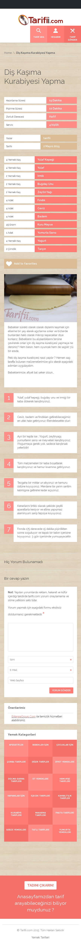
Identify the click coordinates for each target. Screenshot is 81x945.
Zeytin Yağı (44, 192)
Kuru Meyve (45, 224)
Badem (42, 216)
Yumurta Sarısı (46, 232)
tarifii (46, 138)
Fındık (41, 200)
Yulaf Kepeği (45, 159)
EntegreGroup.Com (24, 716)
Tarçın (41, 248)
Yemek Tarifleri (40, 937)
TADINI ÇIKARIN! (40, 885)
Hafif (52, 116)
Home (8, 52)
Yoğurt (41, 240)
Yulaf (40, 167)
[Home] (40, 19)
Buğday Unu (45, 183)
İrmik (40, 175)
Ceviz (41, 208)
